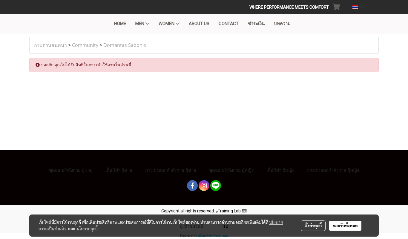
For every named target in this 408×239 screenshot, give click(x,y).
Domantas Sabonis (124, 45)
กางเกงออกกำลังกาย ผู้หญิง (333, 170)
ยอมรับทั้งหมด (345, 225)
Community (85, 45)
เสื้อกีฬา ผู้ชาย (118, 170)
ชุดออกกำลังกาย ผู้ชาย (71, 170)
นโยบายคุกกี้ (87, 228)
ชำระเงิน (256, 23)
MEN (140, 23)
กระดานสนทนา (50, 45)
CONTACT (229, 23)
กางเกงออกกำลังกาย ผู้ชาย (170, 170)
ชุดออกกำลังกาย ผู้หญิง (231, 170)
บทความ (282, 23)
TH (362, 7)
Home (120, 23)
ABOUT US (199, 23)
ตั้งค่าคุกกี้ (313, 225)
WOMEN (167, 23)
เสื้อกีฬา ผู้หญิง (280, 170)
